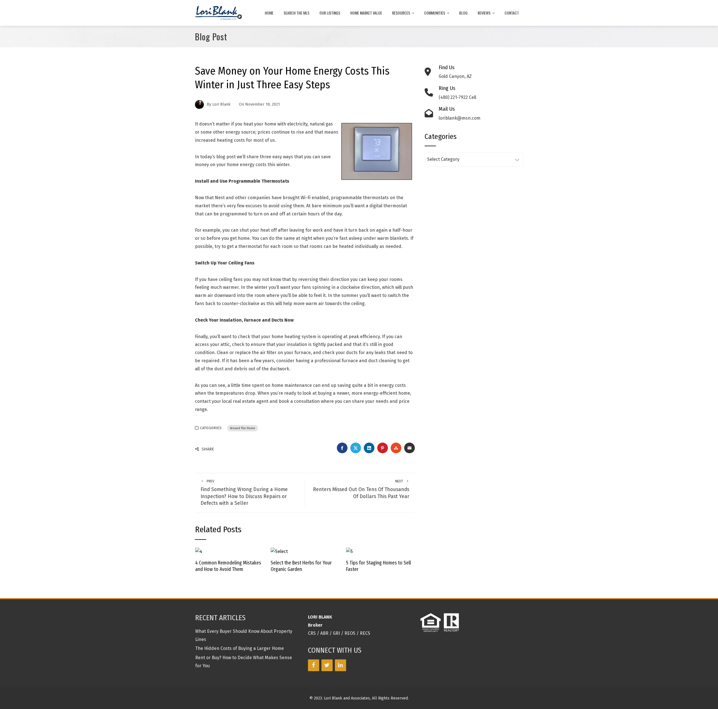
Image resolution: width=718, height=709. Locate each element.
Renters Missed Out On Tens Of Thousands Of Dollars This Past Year (361, 489)
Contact (512, 13)
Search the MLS (296, 13)
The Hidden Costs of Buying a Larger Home (239, 648)
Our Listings (329, 13)
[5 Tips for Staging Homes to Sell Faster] (349, 551)
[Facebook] (313, 665)
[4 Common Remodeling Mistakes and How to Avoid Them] (198, 551)
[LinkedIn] (340, 665)
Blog (463, 13)
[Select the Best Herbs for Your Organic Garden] (279, 551)
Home (269, 13)
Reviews (484, 13)
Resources (401, 13)
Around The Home (242, 428)
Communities (434, 13)
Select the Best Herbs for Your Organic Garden (301, 566)
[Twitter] (327, 665)
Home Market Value (366, 13)
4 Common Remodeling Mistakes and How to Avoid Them (228, 566)
